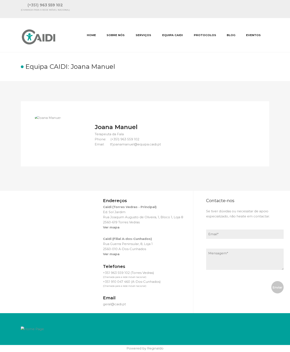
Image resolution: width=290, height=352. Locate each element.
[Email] (233, 9)
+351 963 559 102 (116, 273)
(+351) (45, 5)
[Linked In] (245, 9)
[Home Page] (32, 329)
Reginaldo (155, 348)
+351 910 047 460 (116, 282)
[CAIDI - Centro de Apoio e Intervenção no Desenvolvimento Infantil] (39, 35)
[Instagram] (267, 9)
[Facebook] (256, 9)
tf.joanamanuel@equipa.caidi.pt (135, 144)
